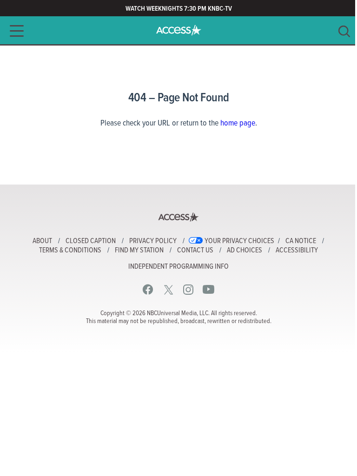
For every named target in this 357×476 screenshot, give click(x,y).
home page (237, 123)
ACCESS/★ (178, 30)
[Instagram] (188, 289)
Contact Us (195, 250)
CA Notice (300, 241)
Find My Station (139, 250)
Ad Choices (244, 250)
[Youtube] (208, 289)
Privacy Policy (153, 241)
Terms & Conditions (70, 250)
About (42, 241)
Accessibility (297, 250)
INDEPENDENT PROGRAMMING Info (178, 266)
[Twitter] (168, 289)
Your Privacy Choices (239, 241)
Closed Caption (91, 241)
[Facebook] (148, 289)
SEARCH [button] (344, 31)
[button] (14, 31)
